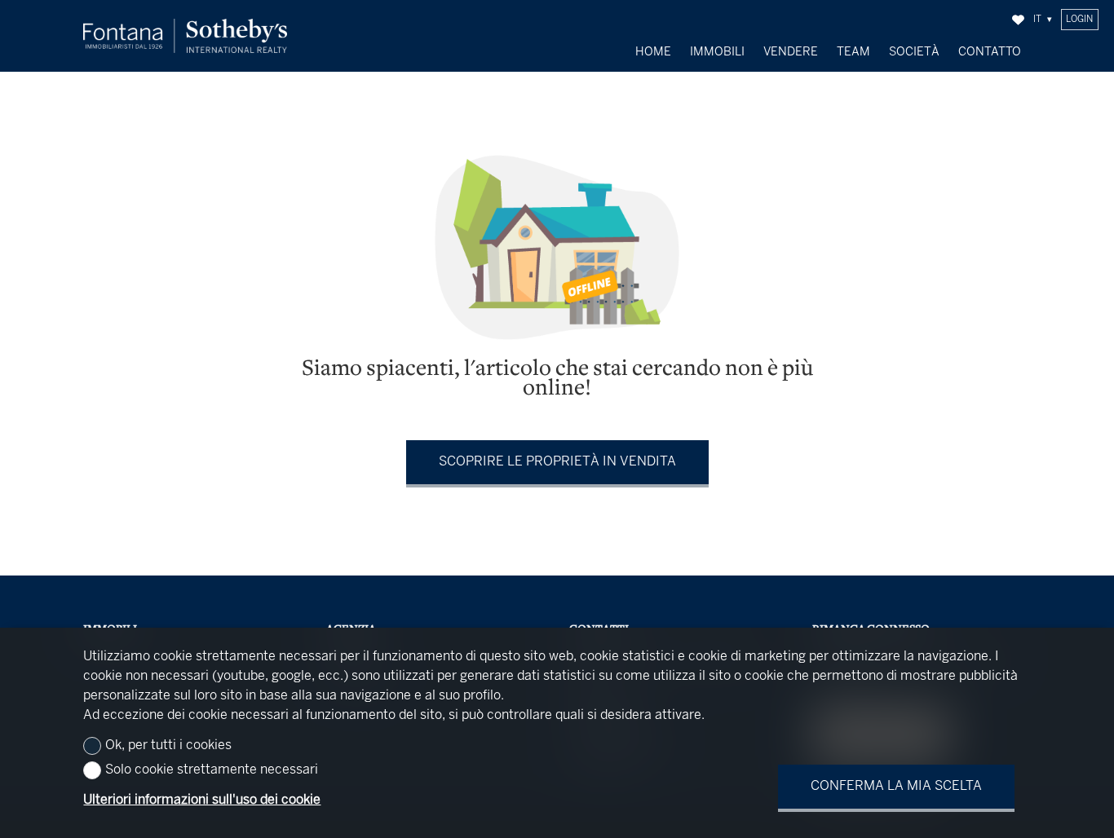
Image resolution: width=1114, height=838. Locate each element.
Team (853, 52)
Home (653, 52)
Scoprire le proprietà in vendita (557, 462)
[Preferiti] (1018, 20)
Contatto (989, 52)
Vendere (790, 52)
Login (1079, 19)
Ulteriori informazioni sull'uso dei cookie (201, 800)
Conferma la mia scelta (896, 786)
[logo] (185, 36)
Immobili (717, 52)
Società (914, 52)
